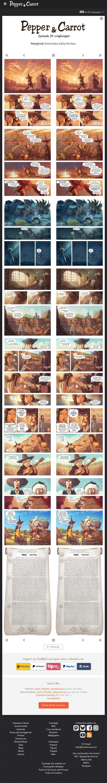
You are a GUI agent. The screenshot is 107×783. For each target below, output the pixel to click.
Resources (20, 739)
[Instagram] (96, 730)
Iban (53, 754)
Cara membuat (53, 729)
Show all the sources (53, 705)
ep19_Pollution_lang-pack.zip (62, 692)
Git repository (53, 698)
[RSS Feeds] (90, 737)
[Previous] (24, 55)
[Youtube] (83, 737)
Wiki (53, 726)
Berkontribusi (20, 742)
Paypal (53, 751)
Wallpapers (53, 735)
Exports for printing (53, 695)
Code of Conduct (53, 773)
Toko (20, 745)
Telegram (86, 766)
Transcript (54, 647)
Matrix (86, 763)
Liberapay (53, 742)
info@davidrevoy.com (86, 747)
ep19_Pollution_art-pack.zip (58, 689)
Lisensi (20, 754)
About (21, 751)
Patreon (53, 745)
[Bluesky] (83, 730)
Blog (21, 748)
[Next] (83, 55)
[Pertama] (7, 55)
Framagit (53, 723)
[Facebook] (90, 730)
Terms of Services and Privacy (53, 770)
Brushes (53, 732)
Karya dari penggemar (21, 732)
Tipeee (53, 748)
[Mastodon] (76, 730)
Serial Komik (20, 726)
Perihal (20, 735)
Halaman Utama (21, 723)
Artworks (20, 729)
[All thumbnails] (53, 55)
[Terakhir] (100, 55)
